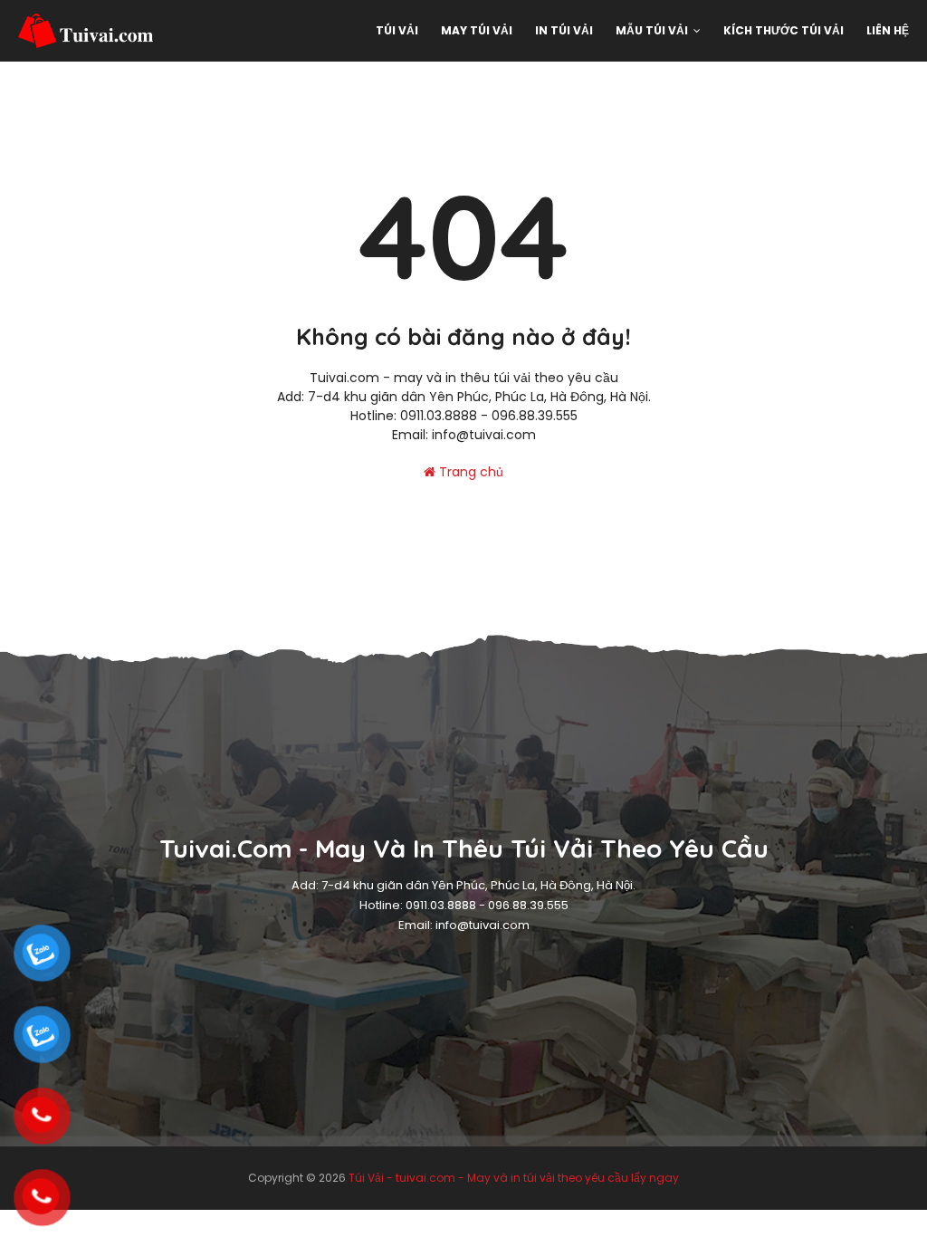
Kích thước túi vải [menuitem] (783, 30)
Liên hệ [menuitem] (887, 30)
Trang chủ (469, 472)
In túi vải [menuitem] (564, 30)
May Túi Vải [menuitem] (476, 30)
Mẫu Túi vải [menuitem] (652, 30)
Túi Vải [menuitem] (397, 30)
